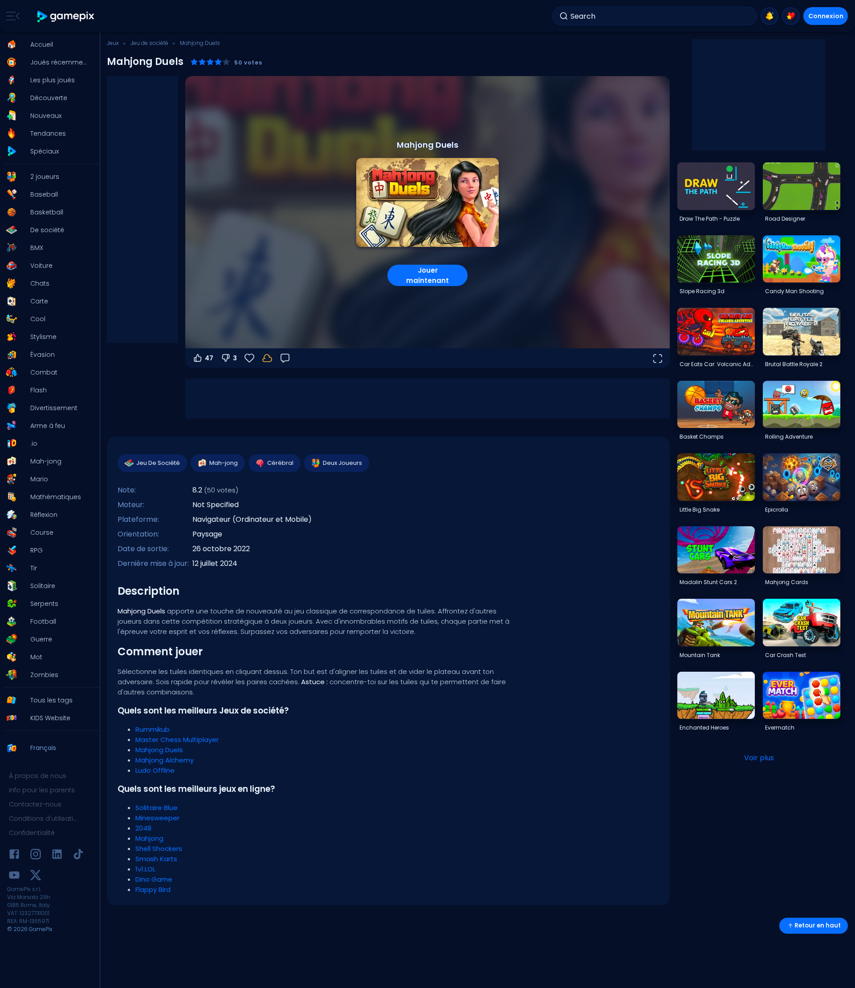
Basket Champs (702, 436)
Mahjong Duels (159, 749)
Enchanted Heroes (704, 727)
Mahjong (149, 838)
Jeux (113, 43)
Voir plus (759, 758)
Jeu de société (149, 43)
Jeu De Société (158, 463)
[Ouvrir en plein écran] (657, 358)
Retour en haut (817, 925)
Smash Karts (156, 858)
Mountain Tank (700, 655)
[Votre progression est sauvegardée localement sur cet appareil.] (267, 358)
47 (209, 358)
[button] (47, 44)
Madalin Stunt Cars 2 (708, 582)
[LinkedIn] (57, 855)
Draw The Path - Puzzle (710, 218)
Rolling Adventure (789, 436)
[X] (35, 876)
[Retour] (285, 358)
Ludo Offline (155, 770)
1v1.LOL (145, 869)
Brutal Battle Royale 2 (793, 364)
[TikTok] (78, 855)
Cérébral (280, 463)
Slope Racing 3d (702, 291)
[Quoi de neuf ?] (769, 16)
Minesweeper (157, 818)
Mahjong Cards (786, 582)
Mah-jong (223, 463)
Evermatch (779, 727)
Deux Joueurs (342, 463)
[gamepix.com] (66, 16)
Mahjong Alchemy (164, 760)
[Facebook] (14, 855)
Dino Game (153, 879)
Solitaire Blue (156, 807)
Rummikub (152, 729)
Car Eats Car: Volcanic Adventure (717, 364)
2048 (143, 828)
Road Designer (785, 218)
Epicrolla (776, 509)
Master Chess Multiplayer (177, 739)
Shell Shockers (158, 848)
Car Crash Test (785, 655)
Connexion (825, 16)
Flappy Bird (153, 889)
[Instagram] (35, 855)
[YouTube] (14, 876)
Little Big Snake (700, 509)
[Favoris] (791, 16)
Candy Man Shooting (794, 291)
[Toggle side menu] (11, 16)
